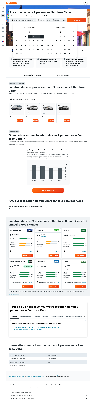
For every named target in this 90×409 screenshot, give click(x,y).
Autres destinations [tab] (25, 316)
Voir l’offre (19, 120)
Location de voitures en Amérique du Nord (31, 375)
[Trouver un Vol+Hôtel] (3, 19)
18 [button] (33, 45)
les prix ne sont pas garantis (48, 387)
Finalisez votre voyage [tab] (57, 316)
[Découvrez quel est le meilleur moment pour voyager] (3, 31)
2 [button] (25, 37)
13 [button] (42, 41)
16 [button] (25, 45)
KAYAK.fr (11, 375)
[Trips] (3, 36)
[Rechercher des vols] (3, 8)
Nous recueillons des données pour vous (22, 395)
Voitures (17, 375)
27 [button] (42, 49)
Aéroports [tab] (14, 316)
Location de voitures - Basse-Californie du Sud (72, 375)
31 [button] (69, 53)
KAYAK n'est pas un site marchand (20, 392)
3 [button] (29, 37)
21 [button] (16, 49)
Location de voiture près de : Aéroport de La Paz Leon (47, 328)
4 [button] (33, 37)
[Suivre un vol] (3, 28)
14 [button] (16, 45)
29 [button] (21, 53)
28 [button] (17, 53)
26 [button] (38, 49)
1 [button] (60, 37)
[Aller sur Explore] (3, 24)
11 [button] (33, 41)
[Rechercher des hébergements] (3, 12)
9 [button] (25, 41)
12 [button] (38, 41)
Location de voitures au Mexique (51, 375)
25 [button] (33, 49)
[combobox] (16, 16)
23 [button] (25, 49)
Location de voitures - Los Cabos (16, 376)
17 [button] (29, 45)
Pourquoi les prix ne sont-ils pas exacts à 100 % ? (25, 398)
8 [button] (60, 41)
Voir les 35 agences (14, 294)
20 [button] (42, 45)
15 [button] (21, 45)
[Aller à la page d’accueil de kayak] (11, 3)
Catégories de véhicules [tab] (41, 316)
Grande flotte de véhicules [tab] (74, 316)
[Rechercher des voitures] (3, 15)
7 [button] (16, 41)
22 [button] (21, 49)
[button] (3, 3)
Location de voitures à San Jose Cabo (35, 376)
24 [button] (29, 49)
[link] (48, 190)
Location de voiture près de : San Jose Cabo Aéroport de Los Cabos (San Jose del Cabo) (24, 329)
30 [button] (25, 53)
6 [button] (42, 37)
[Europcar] (56, 230)
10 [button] (29, 41)
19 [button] (38, 45)
